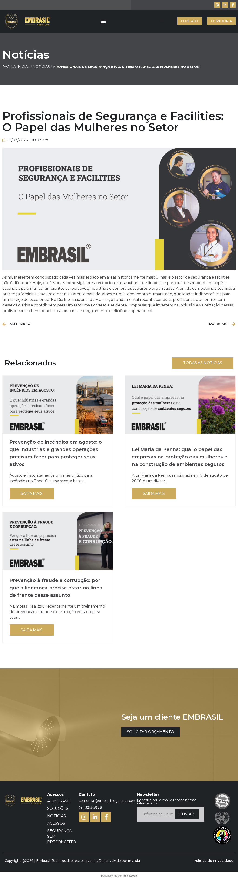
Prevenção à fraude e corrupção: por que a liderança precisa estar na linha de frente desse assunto (56, 588)
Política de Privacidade (213, 861)
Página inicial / (17, 67)
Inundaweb (130, 875)
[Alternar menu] (103, 21)
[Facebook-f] (233, 5)
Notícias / (43, 67)
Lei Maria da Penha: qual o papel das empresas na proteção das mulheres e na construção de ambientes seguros (179, 457)
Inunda (134, 861)
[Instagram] (217, 5)
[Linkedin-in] (225, 5)
